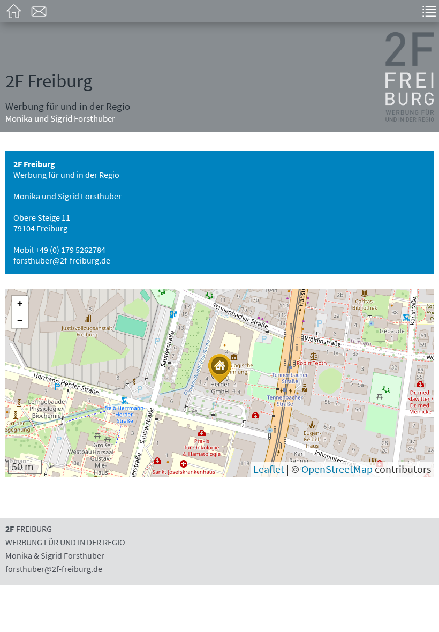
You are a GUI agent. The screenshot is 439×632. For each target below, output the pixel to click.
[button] (219, 368)
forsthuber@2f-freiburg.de (61, 260)
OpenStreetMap (337, 469)
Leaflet (268, 469)
